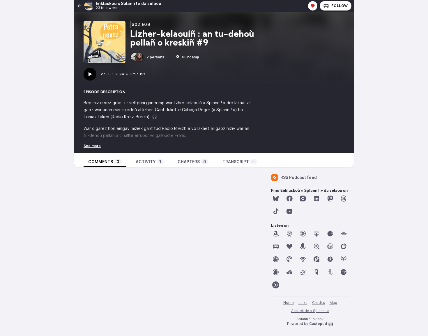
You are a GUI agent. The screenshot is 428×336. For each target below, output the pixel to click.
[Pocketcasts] (289, 259)
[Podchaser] (275, 272)
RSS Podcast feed (298, 177)
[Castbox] (343, 233)
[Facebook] (289, 198)
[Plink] (275, 259)
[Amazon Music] (275, 233)
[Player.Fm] (343, 246)
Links (302, 302)
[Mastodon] (330, 198)
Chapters (192, 161)
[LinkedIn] (316, 198)
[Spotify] (343, 272)
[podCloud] (289, 272)
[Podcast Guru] (330, 259)
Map (333, 302)
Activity (148, 161)
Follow (339, 6)
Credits (318, 302)
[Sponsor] (312, 6)
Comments (103, 161)
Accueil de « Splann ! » (310, 311)
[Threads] (343, 198)
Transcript (238, 161)
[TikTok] (275, 211)
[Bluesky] (275, 198)
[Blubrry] (330, 233)
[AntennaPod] (289, 233)
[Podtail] (330, 272)
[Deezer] (289, 246)
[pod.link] (302, 272)
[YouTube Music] (275, 285)
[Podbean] (302, 259)
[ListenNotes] (316, 246)
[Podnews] (316, 272)
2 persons (155, 57)
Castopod (318, 323)
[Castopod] (275, 246)
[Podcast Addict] (316, 259)
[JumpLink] (302, 246)
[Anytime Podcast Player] (302, 233)
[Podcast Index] (343, 259)
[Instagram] (302, 198)
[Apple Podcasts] (316, 233)
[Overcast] (330, 246)
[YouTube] (289, 211)
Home (288, 302)
